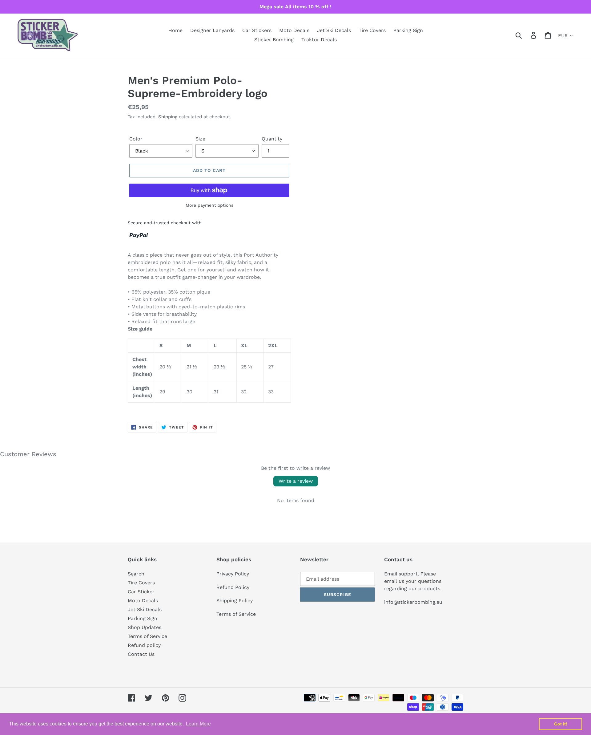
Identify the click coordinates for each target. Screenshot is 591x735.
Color (136, 139)
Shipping (167, 117)
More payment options (209, 205)
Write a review (296, 481)
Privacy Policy (232, 574)
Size (200, 139)
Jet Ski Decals (145, 609)
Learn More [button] (198, 723)
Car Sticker (141, 592)
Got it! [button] (560, 723)
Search (136, 574)
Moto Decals (143, 600)
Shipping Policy (234, 600)
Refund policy (144, 645)
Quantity (272, 139)
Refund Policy (232, 587)
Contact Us (141, 654)
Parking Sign (142, 618)
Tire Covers (141, 583)
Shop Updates (144, 627)
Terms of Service (147, 636)
